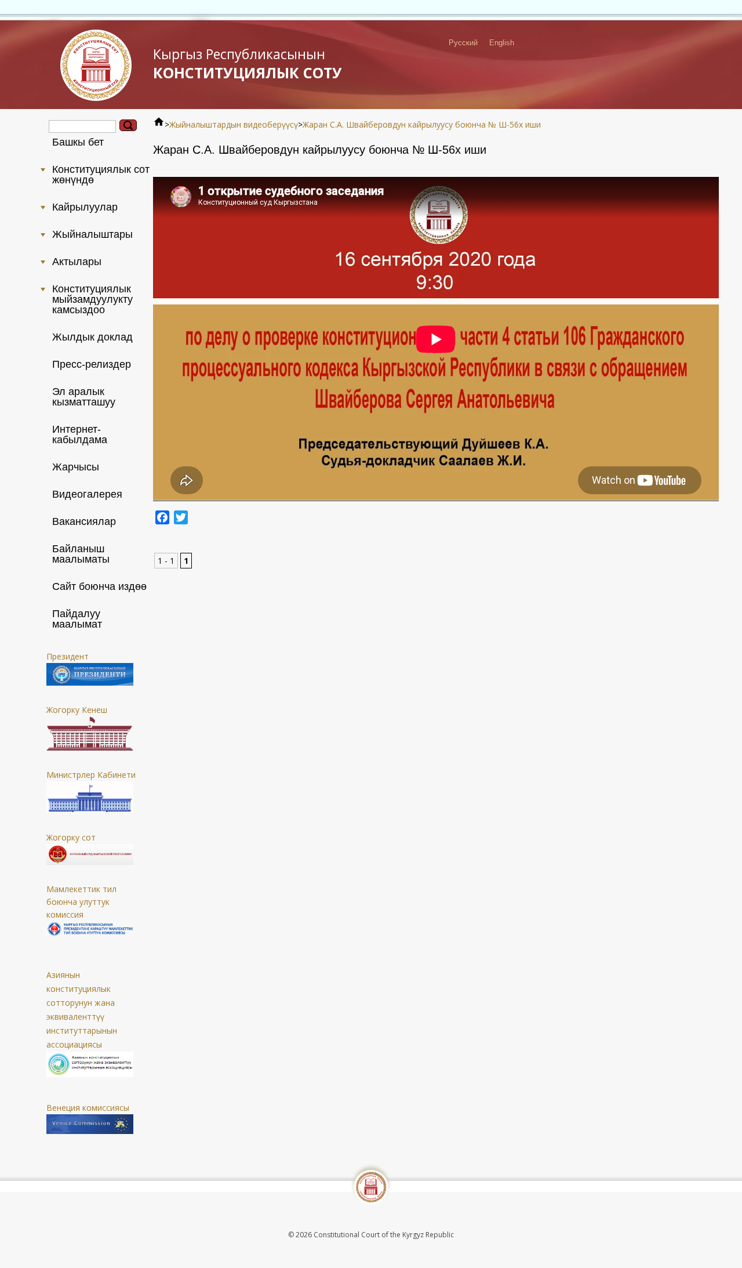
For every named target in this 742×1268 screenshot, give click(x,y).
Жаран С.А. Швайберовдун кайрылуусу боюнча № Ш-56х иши (422, 124)
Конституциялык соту (247, 63)
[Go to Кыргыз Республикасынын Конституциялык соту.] (159, 124)
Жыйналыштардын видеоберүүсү (233, 124)
